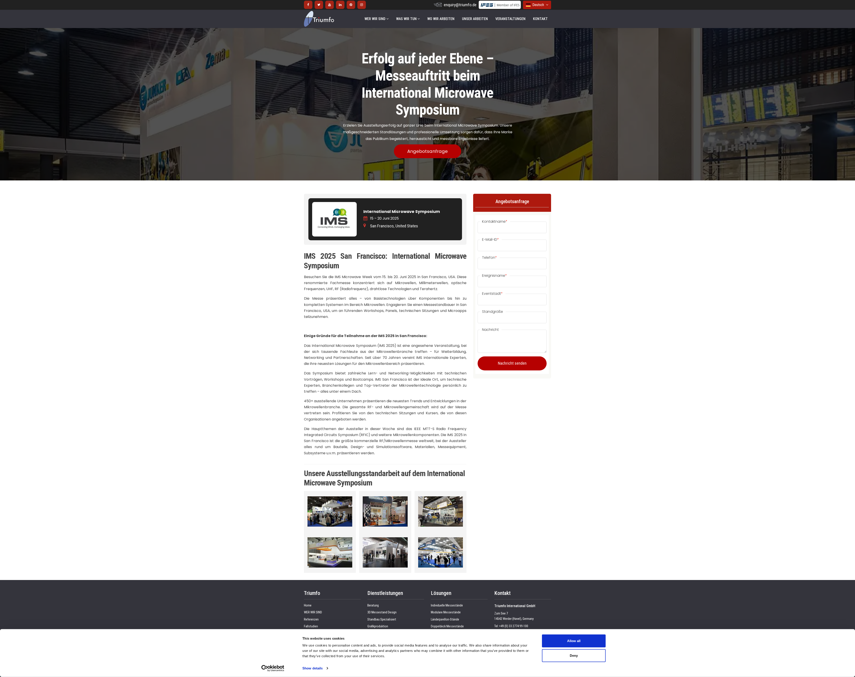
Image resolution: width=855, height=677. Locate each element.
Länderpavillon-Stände (445, 619)
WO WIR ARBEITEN (440, 19)
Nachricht (490, 329)
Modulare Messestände (446, 612)
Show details (312, 668)
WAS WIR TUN (406, 19)
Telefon (489, 257)
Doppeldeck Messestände (447, 626)
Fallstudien (311, 626)
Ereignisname (494, 275)
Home (307, 605)
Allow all (573, 641)
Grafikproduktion (377, 626)
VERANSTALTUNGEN (510, 19)
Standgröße (492, 311)
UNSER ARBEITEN (475, 19)
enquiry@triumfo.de (460, 4)
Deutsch (538, 5)
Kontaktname (494, 221)
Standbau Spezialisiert (381, 619)
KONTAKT (540, 19)
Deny (574, 655)
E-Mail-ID (490, 239)
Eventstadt (492, 293)
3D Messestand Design (382, 612)
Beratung (373, 605)
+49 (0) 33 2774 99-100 (513, 626)
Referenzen (311, 619)
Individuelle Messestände (447, 605)
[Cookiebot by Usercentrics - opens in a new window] (272, 668)
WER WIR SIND (375, 19)
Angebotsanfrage (427, 151)
